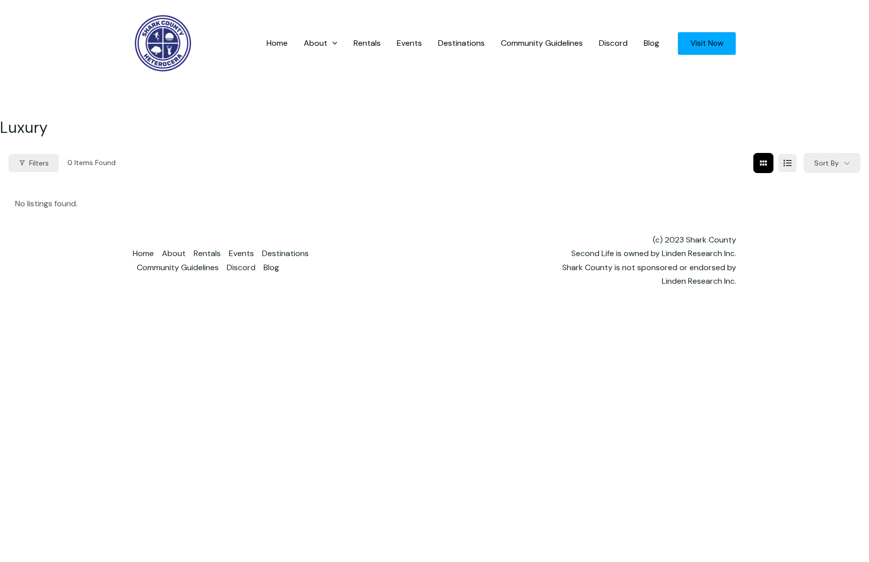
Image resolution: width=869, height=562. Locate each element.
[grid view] (763, 163)
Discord (613, 43)
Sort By (826, 163)
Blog (651, 43)
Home (277, 43)
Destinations (461, 43)
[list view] (787, 163)
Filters (39, 163)
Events (409, 43)
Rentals (367, 43)
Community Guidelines (542, 43)
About (315, 43)
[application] (332, 43)
